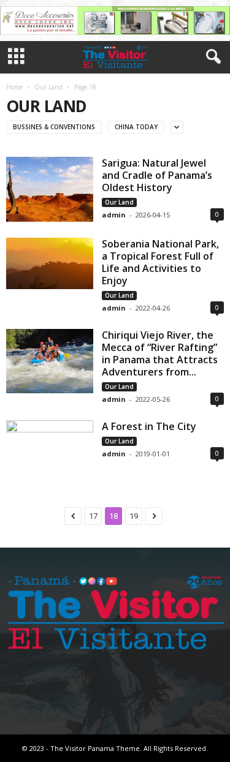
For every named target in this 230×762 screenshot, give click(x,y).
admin (114, 214)
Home (14, 87)
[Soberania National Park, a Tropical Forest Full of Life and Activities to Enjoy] (49, 263)
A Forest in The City (149, 426)
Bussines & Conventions (54, 127)
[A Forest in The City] (49, 447)
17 (93, 516)
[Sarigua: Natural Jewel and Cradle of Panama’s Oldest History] (49, 189)
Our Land (48, 87)
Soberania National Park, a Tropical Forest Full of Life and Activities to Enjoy (160, 262)
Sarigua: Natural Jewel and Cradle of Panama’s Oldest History (157, 175)
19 (133, 516)
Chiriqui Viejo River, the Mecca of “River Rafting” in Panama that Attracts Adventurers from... (160, 353)
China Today (136, 127)
